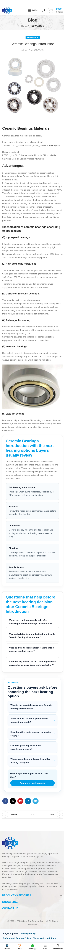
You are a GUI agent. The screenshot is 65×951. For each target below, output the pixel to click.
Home (24, 26)
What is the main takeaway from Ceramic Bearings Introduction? (31, 713)
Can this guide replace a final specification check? (25, 753)
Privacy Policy (28, 940)
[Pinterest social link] (20, 807)
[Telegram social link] (35, 807)
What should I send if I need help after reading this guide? (30, 767)
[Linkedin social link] (28, 807)
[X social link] (13, 807)
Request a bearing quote (31, 789)
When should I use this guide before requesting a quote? (29, 726)
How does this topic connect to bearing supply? (30, 740)
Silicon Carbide (47, 145)
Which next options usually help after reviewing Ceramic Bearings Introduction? (30, 625)
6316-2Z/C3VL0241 (37, 356)
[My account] (44, 10)
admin (24, 50)
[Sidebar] (4, 289)
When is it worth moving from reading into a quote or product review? (31, 652)
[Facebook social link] (5, 807)
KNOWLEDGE (37, 26)
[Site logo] (7, 10)
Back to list (31, 821)
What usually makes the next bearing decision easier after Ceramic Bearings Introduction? (28, 667)
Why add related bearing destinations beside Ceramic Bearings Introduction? (29, 638)
